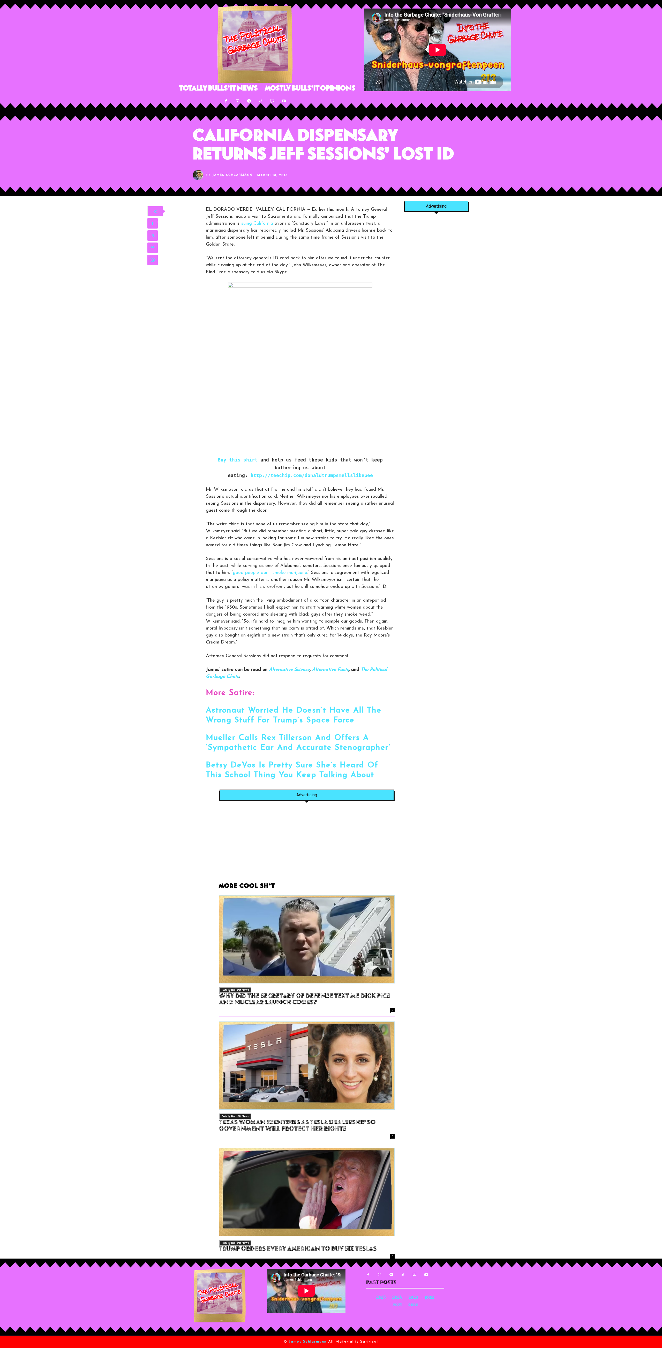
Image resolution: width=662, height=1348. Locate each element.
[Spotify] (249, 100)
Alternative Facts (330, 670)
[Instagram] (237, 100)
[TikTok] (260, 100)
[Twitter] (152, 235)
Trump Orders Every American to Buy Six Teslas (298, 1249)
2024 (397, 1298)
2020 (413, 1305)
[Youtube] (284, 100)
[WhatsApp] (152, 260)
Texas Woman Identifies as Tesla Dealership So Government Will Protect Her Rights (297, 1126)
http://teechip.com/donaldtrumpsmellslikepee (312, 475)
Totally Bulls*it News (235, 990)
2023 (413, 1298)
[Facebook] (225, 100)
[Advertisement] (307, 844)
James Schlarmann (232, 175)
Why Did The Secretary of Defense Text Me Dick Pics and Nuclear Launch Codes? (304, 999)
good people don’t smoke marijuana (270, 573)
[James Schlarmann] (199, 175)
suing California (257, 223)
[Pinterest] (152, 248)
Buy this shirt (238, 460)
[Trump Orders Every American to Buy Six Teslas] (306, 1192)
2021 (397, 1305)
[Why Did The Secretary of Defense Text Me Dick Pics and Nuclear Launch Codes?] (306, 939)
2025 (381, 1298)
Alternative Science (289, 670)
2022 (429, 1298)
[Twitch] (272, 100)
